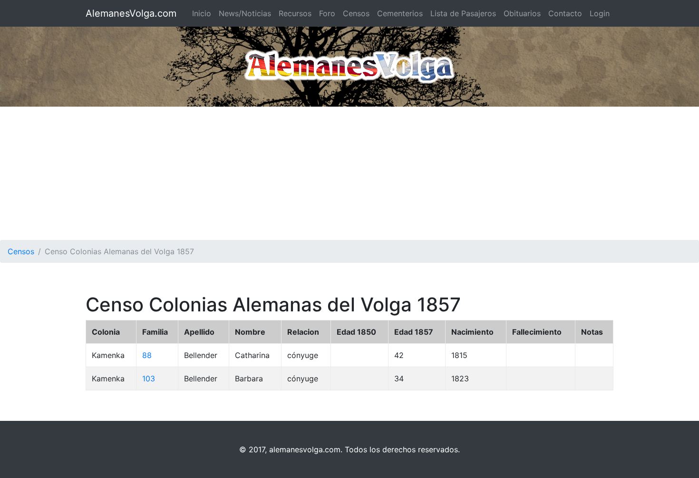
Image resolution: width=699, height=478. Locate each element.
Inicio (201, 13)
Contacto (565, 13)
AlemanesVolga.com (131, 13)
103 (148, 378)
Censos (356, 13)
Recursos (295, 13)
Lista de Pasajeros (463, 13)
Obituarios (522, 13)
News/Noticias (245, 13)
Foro (327, 13)
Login (600, 13)
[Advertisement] (349, 173)
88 (147, 355)
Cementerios (400, 13)
